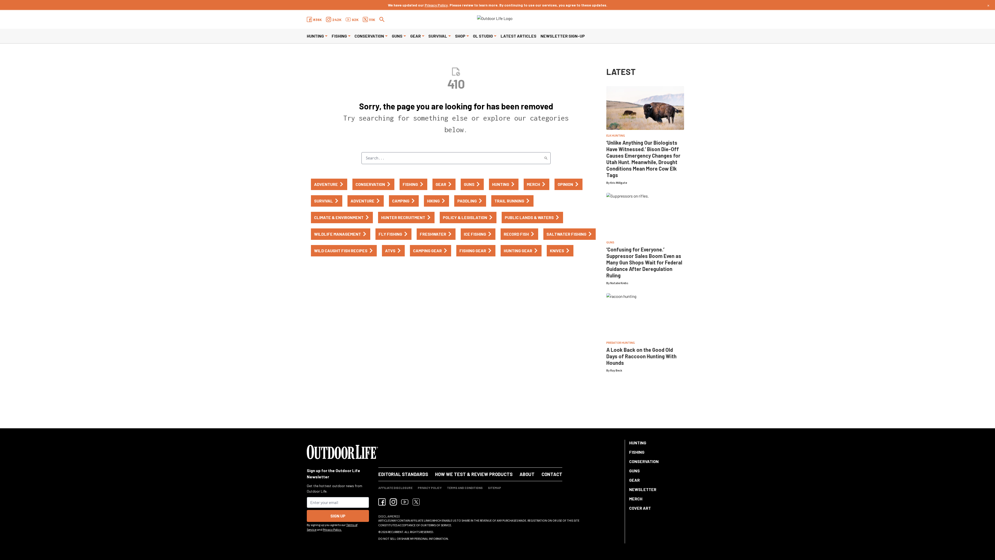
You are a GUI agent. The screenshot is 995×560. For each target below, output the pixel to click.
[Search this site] (382, 19)
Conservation (369, 35)
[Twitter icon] (416, 502)
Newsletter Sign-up (563, 35)
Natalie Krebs (619, 283)
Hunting (315, 35)
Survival (437, 35)
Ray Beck (616, 370)
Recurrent (395, 532)
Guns (397, 35)
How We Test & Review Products (474, 474)
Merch (635, 498)
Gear (415, 35)
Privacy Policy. (332, 530)
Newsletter (642, 489)
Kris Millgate (618, 183)
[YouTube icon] (404, 502)
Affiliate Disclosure (395, 487)
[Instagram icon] (393, 502)
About (527, 474)
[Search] (546, 158)
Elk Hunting (615, 135)
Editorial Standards (403, 474)
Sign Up (337, 515)
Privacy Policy (436, 5)
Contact (552, 474)
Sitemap (494, 487)
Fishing (339, 35)
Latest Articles (518, 35)
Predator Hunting (620, 343)
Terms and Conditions (465, 487)
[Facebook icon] (382, 502)
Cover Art (640, 508)
